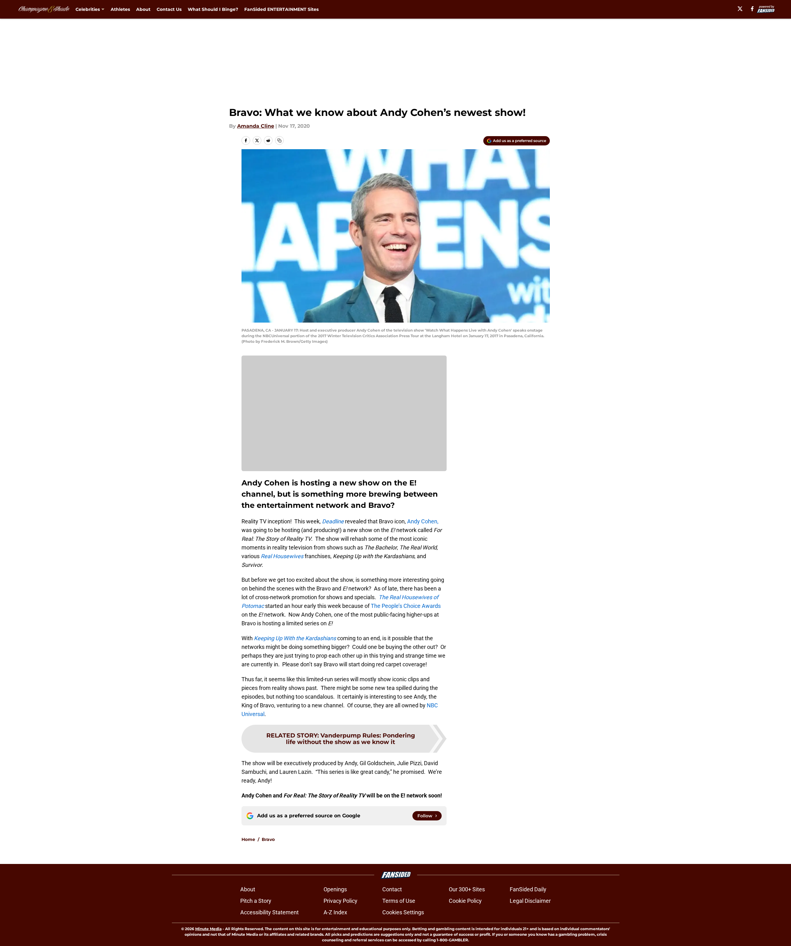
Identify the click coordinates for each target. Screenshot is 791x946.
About (143, 9)
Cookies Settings (403, 912)
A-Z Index (335, 912)
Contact (392, 889)
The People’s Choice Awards (406, 606)
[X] (740, 8)
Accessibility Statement (269, 912)
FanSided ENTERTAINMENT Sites (281, 9)
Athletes (120, 9)
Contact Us (169, 9)
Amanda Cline (255, 126)
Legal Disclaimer (530, 901)
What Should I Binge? (213, 9)
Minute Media (208, 928)
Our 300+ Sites (467, 889)
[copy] (279, 140)
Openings (335, 889)
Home (248, 839)
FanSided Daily (528, 889)
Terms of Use (398, 901)
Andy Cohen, (423, 521)
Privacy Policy (340, 901)
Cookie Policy (465, 901)
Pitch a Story (255, 901)
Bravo (268, 839)
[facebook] (752, 8)
